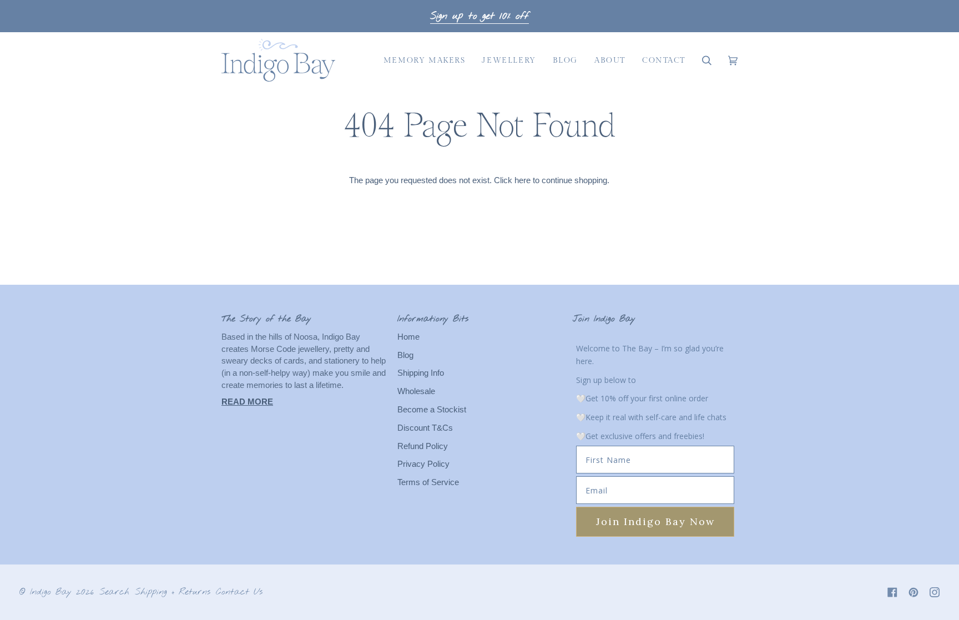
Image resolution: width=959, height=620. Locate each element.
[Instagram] (935, 592)
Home (408, 336)
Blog (405, 355)
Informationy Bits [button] (432, 319)
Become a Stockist (431, 409)
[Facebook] (892, 592)
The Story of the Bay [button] (266, 319)
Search (114, 592)
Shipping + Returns (172, 592)
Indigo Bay (51, 592)
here (522, 180)
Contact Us (239, 592)
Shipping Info (420, 373)
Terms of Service (428, 482)
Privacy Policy (423, 464)
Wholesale (416, 391)
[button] (424, 60)
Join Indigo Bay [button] (604, 319)
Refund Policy (422, 446)
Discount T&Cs (425, 428)
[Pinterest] (913, 592)
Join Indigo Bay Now (655, 521)
